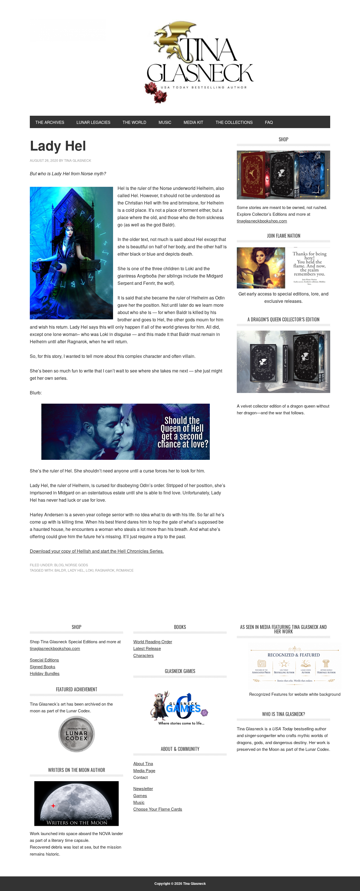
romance (125, 570)
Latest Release (147, 648)
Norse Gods (76, 564)
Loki (89, 570)
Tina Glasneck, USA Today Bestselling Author (68, 30)
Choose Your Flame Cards (157, 809)
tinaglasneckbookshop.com (262, 221)
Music (139, 802)
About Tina (143, 763)
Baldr (60, 570)
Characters (143, 655)
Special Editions (44, 660)
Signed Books (42, 666)
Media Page (144, 770)
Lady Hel (76, 570)
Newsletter (143, 788)
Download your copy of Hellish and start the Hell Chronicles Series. (97, 551)
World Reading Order (152, 641)
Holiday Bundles (45, 673)
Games (140, 795)
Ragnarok (104, 570)
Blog (59, 564)
